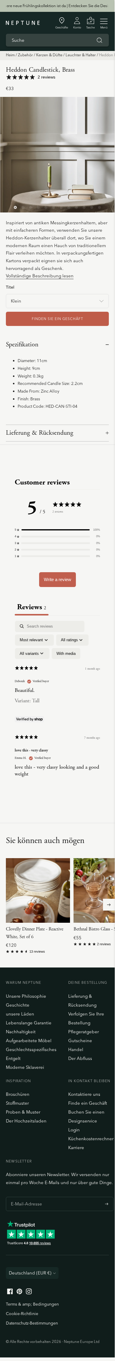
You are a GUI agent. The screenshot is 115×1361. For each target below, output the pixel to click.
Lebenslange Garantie (28, 1023)
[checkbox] (66, 653)
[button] (57, 529)
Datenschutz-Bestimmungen (32, 1323)
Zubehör (25, 54)
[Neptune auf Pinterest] (19, 1293)
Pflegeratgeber (83, 1031)
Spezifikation (22, 344)
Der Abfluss (80, 1058)
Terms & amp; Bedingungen (32, 1304)
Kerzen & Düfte (49, 54)
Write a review (57, 579)
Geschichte (17, 1005)
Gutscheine (80, 1040)
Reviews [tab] (31, 607)
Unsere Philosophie (26, 996)
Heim (10, 54)
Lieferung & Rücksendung (39, 433)
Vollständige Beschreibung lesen (40, 276)
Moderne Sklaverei (25, 1067)
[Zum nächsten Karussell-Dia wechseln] (109, 905)
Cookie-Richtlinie (22, 1313)
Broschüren (17, 1094)
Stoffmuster (17, 1103)
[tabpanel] (57, 703)
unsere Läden (20, 1014)
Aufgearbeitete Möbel (28, 1040)
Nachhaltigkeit (21, 1031)
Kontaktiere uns (84, 1094)
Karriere (76, 1147)
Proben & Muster (23, 1112)
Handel (75, 1049)
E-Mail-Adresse (25, 1196)
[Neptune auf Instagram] (29, 1293)
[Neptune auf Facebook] (10, 1293)
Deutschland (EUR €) (30, 1273)
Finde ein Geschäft (87, 1103)
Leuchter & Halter (81, 54)
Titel (10, 287)
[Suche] (99, 40)
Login (74, 1130)
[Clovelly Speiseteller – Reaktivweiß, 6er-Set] (38, 890)
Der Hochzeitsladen (26, 1121)
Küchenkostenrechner (91, 1138)
